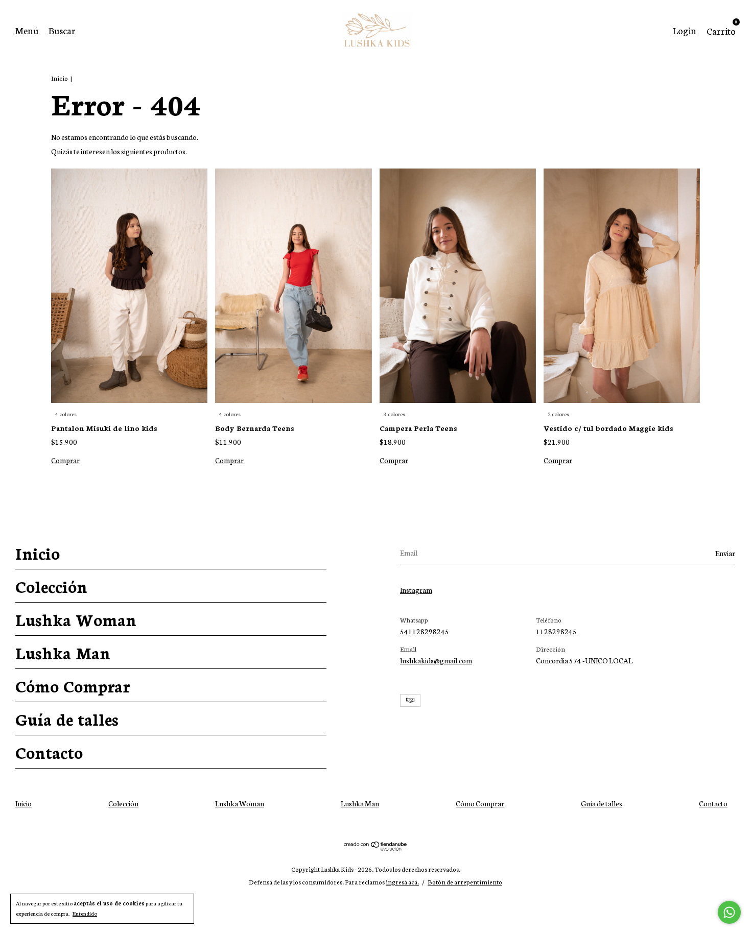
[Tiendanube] (376, 848)
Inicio (59, 78)
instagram (416, 590)
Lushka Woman (75, 619)
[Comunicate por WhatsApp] (729, 912)
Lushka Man (62, 652)
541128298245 (424, 631)
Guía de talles (67, 718)
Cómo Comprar (72, 685)
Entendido (85, 913)
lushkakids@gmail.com (436, 660)
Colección (51, 585)
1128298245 (556, 631)
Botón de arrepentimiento (465, 881)
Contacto (49, 751)
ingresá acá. (402, 881)
